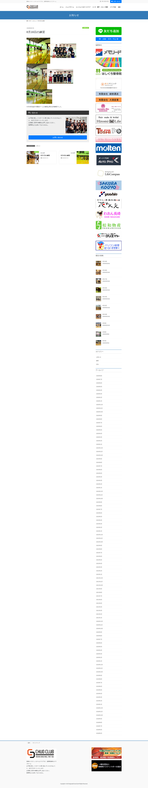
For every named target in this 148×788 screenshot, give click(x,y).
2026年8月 (99, 375)
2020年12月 (99, 621)
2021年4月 (99, 607)
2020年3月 (99, 654)
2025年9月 (99, 415)
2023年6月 (99, 513)
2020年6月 (99, 643)
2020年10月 (99, 628)
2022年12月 (99, 534)
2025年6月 (99, 426)
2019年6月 (99, 686)
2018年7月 (99, 726)
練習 (97, 360)
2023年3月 (99, 523)
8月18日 (105, 270)
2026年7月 (99, 379)
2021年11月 (99, 581)
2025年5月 (99, 430)
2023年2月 (99, 527)
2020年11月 (99, 625)
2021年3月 (99, 610)
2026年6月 (99, 383)
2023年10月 (99, 498)
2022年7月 (99, 552)
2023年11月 (99, 495)
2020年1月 (99, 661)
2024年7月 (99, 466)
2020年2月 (99, 657)
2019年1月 (99, 704)
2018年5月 (99, 733)
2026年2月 (99, 397)
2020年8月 (99, 635)
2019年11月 (99, 668)
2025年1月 (99, 444)
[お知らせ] (33, 157)
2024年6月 (99, 469)
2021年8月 (99, 592)
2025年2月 (99, 440)
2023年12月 (99, 491)
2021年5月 (99, 603)
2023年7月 (99, 509)
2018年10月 (99, 715)
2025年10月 (99, 411)
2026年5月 (99, 386)
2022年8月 (99, 549)
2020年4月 (99, 650)
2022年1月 (99, 574)
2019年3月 (99, 697)
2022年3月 (99, 567)
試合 (97, 364)
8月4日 (104, 340)
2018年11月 (99, 711)
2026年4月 (99, 390)
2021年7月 (99, 596)
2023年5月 (99, 516)
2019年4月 (99, 693)
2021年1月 (99, 617)
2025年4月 (99, 433)
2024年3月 (99, 480)
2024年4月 (99, 477)
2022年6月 (99, 556)
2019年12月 (99, 664)
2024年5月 (99, 473)
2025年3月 (99, 437)
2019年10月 (99, 672)
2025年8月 (99, 419)
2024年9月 (99, 459)
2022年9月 (99, 545)
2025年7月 (99, 422)
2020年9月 (99, 632)
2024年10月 (99, 455)
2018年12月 (99, 708)
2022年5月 (99, 560)
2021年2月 (99, 614)
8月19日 (105, 261)
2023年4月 (99, 520)
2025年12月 (99, 404)
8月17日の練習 (45, 155)
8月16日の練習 (65, 155)
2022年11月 (99, 538)
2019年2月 (99, 700)
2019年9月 (99, 675)
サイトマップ (36, 742)
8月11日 (105, 305)
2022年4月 (99, 563)
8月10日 (105, 314)
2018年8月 (99, 722)
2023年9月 (99, 502)
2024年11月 (99, 451)
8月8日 (104, 332)
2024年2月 (99, 484)
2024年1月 (99, 487)
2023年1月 (99, 531)
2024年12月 (99, 448)
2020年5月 (99, 646)
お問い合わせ (116, 1)
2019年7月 (99, 682)
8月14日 (105, 296)
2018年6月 (99, 729)
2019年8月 (99, 679)
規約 (29, 742)
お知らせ (85, 27)
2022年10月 (99, 542)
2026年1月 (99, 401)
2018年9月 (99, 718)
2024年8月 (99, 462)
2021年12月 (99, 578)
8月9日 (104, 323)
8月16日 (105, 288)
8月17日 (105, 279)
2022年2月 (99, 570)
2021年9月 (99, 588)
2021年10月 (99, 585)
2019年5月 (99, 690)
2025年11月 (99, 408)
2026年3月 (99, 393)
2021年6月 (99, 599)
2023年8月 (99, 505)
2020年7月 (99, 639)
